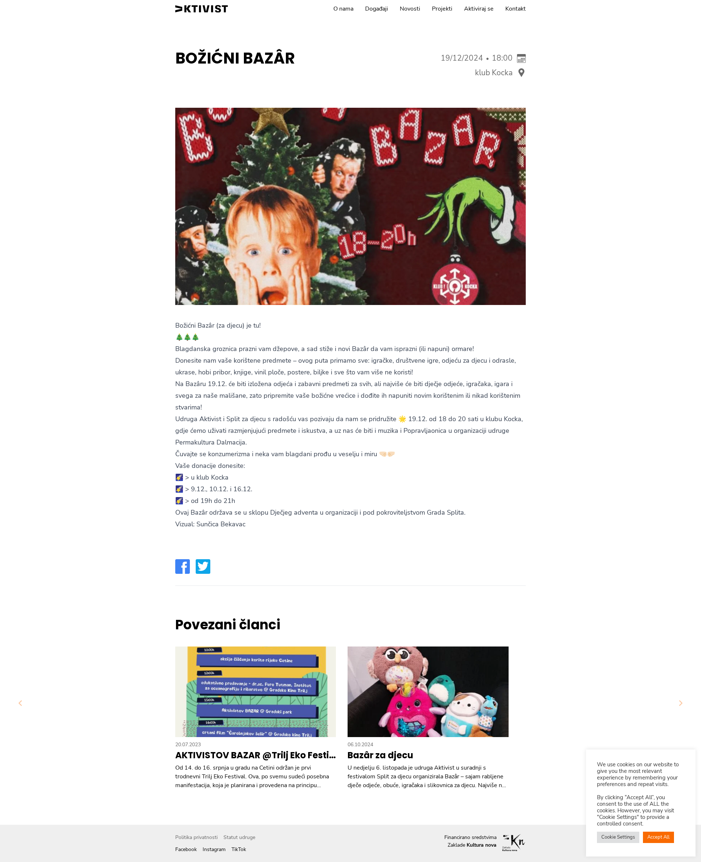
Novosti (410, 9)
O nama (343, 9)
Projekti (442, 9)
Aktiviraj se (479, 9)
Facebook (186, 849)
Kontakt (515, 9)
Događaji (376, 9)
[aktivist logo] (201, 8)
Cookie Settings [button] (618, 837)
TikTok (238, 849)
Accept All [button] (658, 837)
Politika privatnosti (196, 837)
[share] (182, 566)
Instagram (214, 849)
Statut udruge (239, 837)
